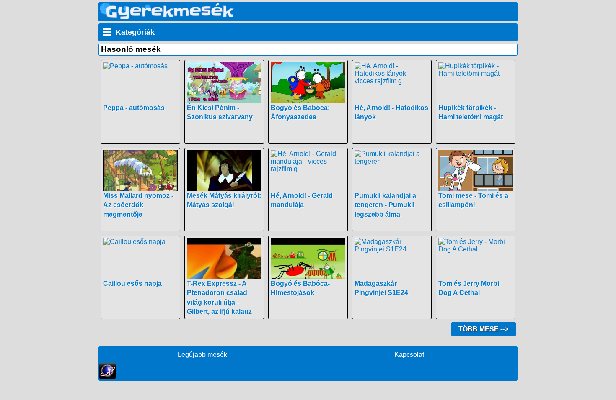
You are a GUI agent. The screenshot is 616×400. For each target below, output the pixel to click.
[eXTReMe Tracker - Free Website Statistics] (107, 376)
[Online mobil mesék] (167, 17)
